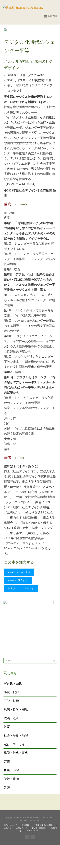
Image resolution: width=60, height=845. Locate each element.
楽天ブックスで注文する (21, 588)
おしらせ (8, 828)
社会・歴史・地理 (16, 735)
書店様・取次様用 (39, 828)
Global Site (32, 831)
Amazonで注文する (19, 572)
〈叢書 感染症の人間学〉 (44, 825)
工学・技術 (11, 701)
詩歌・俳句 (11, 779)
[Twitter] (32, 836)
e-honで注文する (18, 580)
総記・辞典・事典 (16, 752)
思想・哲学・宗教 (16, 709)
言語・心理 (11, 770)
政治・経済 (11, 718)
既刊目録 (25, 825)
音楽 (7, 787)
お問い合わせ (21, 828)
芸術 (7, 761)
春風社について (10, 825)
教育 (7, 726)
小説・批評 (11, 692)
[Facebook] (27, 836)
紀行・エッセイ (14, 744)
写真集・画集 (13, 683)
